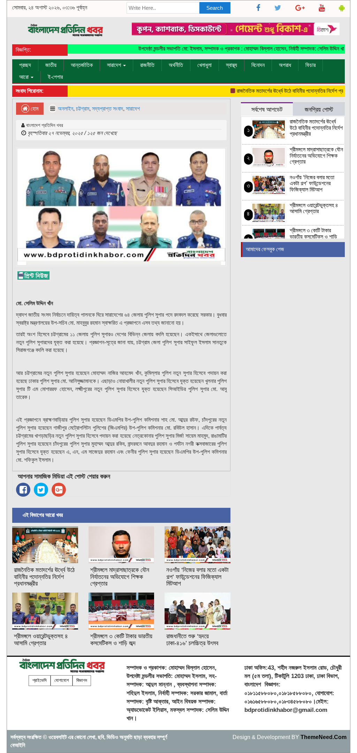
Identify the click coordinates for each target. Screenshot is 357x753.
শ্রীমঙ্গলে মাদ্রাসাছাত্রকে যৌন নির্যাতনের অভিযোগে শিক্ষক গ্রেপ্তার (119, 576)
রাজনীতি (147, 65)
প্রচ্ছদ (25, 65)
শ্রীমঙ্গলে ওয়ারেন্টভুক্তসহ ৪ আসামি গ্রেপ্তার (41, 640)
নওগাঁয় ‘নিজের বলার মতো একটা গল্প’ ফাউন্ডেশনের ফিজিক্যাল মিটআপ (197, 576)
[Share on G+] (59, 490)
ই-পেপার (55, 77)
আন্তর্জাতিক (82, 65)
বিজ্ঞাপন (81, 680)
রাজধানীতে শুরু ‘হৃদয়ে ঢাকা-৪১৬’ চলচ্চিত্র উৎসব (192, 640)
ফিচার (310, 65)
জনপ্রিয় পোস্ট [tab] (319, 109)
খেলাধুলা (204, 65)
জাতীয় (50, 65)
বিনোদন (258, 65)
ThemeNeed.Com (324, 737)
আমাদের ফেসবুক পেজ (265, 249)
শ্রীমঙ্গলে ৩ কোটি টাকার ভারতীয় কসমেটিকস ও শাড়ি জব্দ (121, 640)
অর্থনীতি (176, 65)
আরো (24, 77)
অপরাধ (285, 65)
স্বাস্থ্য (231, 65)
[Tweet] (41, 490)
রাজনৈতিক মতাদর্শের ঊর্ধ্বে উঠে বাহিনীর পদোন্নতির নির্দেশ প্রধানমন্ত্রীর (288, 91)
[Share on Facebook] (23, 490)
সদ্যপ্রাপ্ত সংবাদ (107, 109)
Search (214, 8)
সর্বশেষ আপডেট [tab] (266, 109)
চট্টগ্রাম (82, 109)
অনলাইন (65, 109)
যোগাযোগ (61, 680)
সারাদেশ (114, 65)
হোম (33, 109)
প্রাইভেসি (39, 680)
